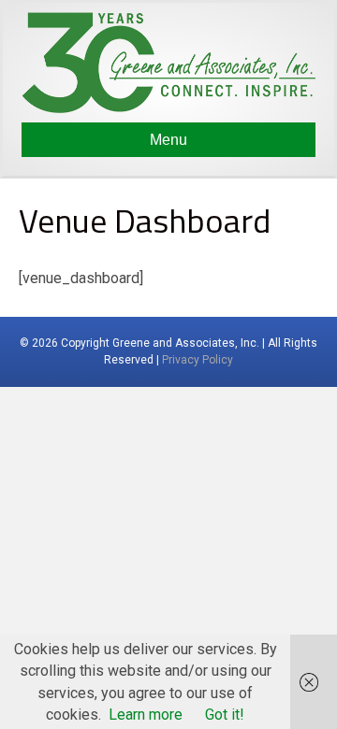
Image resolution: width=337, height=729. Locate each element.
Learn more (146, 714)
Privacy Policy (197, 359)
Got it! (224, 714)
